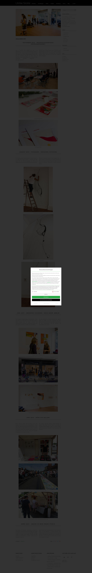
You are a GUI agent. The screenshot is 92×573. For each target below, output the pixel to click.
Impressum (56, 303)
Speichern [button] (46, 294)
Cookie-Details (36, 303)
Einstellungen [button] (49, 282)
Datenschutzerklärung (34, 281)
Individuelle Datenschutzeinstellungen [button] (46, 299)
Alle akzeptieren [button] (46, 297)
